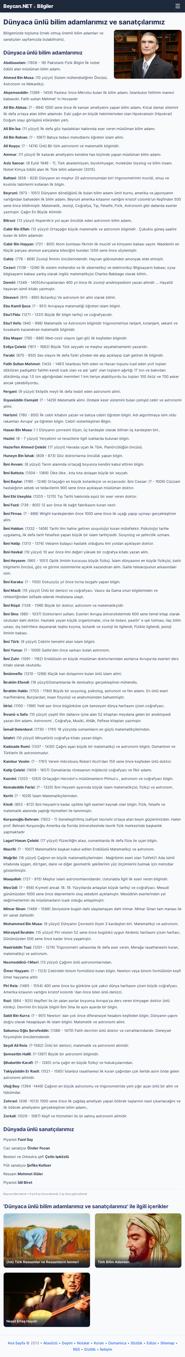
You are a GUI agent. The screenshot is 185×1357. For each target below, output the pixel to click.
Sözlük (136, 1343)
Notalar (83, 1343)
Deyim (67, 1343)
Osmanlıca (117, 1343)
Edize (151, 1343)
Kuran (99, 1343)
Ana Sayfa (16, 1343)
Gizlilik (90, 1349)
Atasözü (50, 1343)
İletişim (106, 1349)
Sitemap (167, 1343)
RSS (76, 1349)
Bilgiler (45, 6)
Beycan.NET (17, 6)
